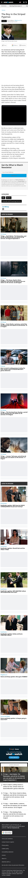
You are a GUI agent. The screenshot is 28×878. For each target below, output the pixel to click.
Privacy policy (5, 845)
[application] (14, 114)
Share (5, 45)
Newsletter (23, 45)
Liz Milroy (11, 20)
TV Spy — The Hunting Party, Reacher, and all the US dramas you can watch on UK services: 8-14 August (14, 815)
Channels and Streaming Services (11, 201)
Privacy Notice (21, 181)
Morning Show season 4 (16, 6)
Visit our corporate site (13, 827)
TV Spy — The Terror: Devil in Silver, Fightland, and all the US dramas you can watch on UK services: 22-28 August (15, 796)
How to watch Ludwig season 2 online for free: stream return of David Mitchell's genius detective (13, 786)
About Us (4, 858)
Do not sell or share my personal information (13, 865)
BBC (3, 198)
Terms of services (19, 179)
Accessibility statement (7, 852)
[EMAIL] (3, 209)
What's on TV (18, 20)
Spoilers (4, 21)
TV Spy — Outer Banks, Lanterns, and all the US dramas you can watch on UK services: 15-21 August (15, 805)
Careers (4, 855)
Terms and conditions (7, 838)
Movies (9, 198)
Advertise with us (6, 862)
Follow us (16, 45)
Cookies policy (5, 848)
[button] (2, 2)
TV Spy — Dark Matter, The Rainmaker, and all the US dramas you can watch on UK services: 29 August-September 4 (14, 777)
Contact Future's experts (8, 842)
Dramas (3, 10)
